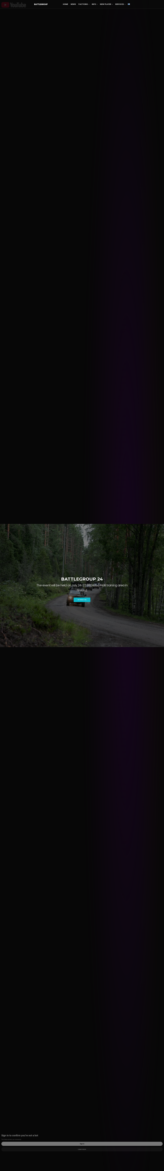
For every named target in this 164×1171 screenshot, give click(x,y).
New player (106, 4)
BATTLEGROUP (41, 4)
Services (120, 4)
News (73, 4)
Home (65, 4)
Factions (83, 4)
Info (94, 4)
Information (82, 599)
